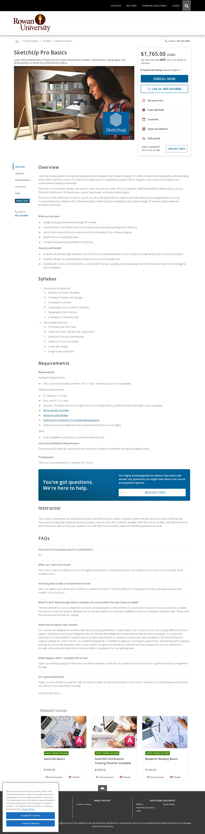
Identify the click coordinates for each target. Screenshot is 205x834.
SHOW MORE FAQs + (49, 693)
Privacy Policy (107, 826)
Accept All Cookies (30, 815)
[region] (30, 807)
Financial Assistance (145, 807)
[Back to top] (102, 799)
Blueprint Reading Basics (161, 759)
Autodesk (47, 41)
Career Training (84, 804)
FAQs (18, 193)
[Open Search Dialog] (186, 5)
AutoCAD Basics (54, 759)
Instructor (20, 186)
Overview (20, 166)
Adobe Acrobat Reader (55, 415)
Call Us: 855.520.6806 (177, 40)
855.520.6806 (21, 215)
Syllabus (19, 173)
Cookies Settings (30, 823)
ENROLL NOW (164, 78)
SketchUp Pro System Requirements (79, 420)
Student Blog (168, 804)
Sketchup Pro (50, 420)
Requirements (22, 180)
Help (138, 810)
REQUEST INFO (177, 148)
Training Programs (30, 41)
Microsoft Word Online (56, 410)
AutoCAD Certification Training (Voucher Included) (113, 761)
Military (139, 804)
